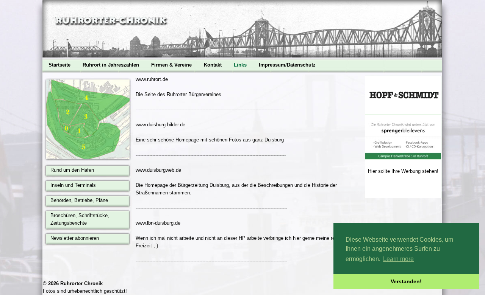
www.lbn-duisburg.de (158, 223)
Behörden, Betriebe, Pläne (79, 200)
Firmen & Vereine (171, 65)
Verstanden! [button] (406, 281)
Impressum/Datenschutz (287, 65)
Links (240, 65)
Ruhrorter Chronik (81, 283)
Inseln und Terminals (73, 185)
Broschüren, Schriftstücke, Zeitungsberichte (79, 219)
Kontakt (213, 65)
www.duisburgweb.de (158, 170)
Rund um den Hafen (72, 170)
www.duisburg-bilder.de (160, 124)
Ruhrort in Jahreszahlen (111, 65)
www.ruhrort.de (152, 79)
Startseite (59, 65)
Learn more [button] (398, 259)
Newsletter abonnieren (74, 238)
